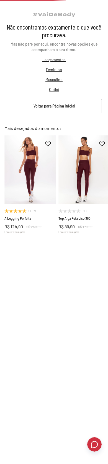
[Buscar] (16, 7)
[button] (30, 276)
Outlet (54, 105)
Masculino (54, 95)
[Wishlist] (88, 7)
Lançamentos (54, 75)
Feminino (54, 85)
